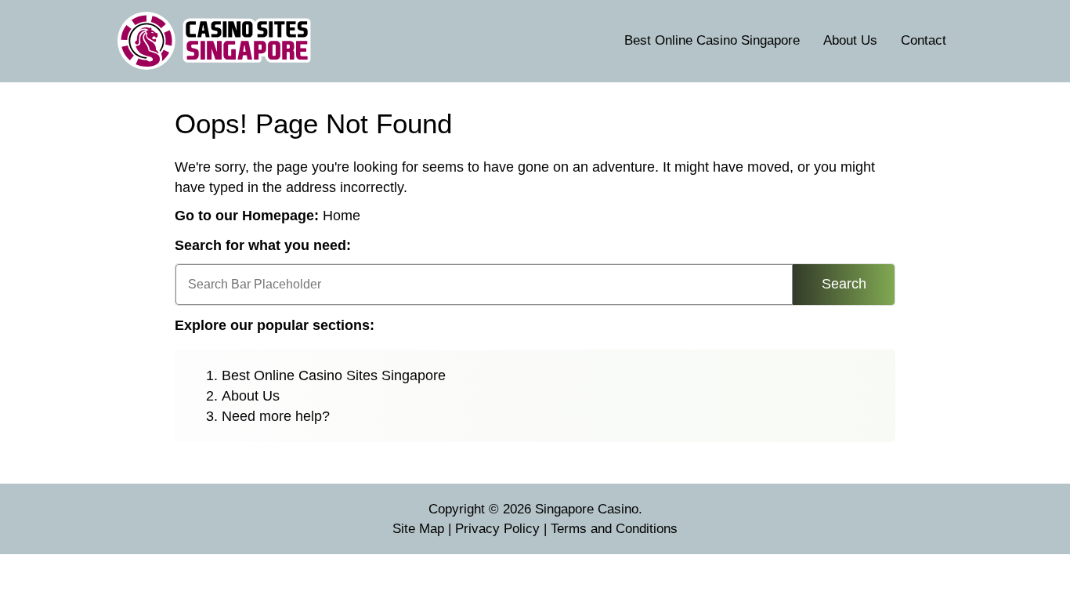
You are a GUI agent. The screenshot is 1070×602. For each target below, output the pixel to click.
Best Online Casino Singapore (712, 40)
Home (341, 215)
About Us (850, 40)
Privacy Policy (497, 528)
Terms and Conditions (614, 528)
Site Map (418, 528)
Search (844, 284)
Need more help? (276, 416)
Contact (923, 40)
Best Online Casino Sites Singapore (334, 375)
